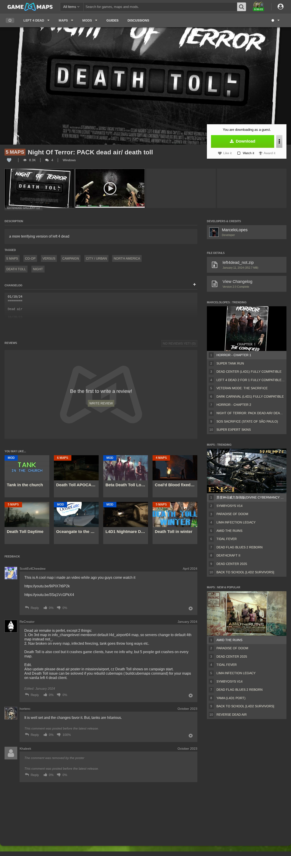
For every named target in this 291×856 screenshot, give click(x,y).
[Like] (9, 160)
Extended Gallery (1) (23, 207)
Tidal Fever (226, 539)
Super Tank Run (230, 363)
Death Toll (16, 269)
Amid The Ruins (229, 531)
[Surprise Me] (275, 20)
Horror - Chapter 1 (233, 355)
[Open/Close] (194, 284)
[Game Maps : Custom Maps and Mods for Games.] (30, 6)
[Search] (241, 6)
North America (127, 258)
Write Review (101, 403)
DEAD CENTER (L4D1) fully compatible (248, 371)
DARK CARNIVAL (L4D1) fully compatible (250, 396)
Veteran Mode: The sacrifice (242, 388)
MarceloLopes (235, 230)
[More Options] (279, 141)
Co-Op (30, 258)
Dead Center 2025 (231, 564)
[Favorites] (10, 20)
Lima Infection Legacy (236, 522)
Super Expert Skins (233, 429)
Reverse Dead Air (231, 714)
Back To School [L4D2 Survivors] (245, 572)
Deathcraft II (228, 555)
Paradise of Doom (232, 514)
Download (245, 141)
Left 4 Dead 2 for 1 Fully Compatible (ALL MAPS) (250, 380)
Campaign (70, 258)
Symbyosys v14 (229, 506)
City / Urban (96, 258)
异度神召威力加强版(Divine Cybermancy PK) (250, 497)
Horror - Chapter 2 (233, 404)
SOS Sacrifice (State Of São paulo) (247, 421)
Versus (49, 258)
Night (38, 269)
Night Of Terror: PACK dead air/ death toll (250, 413)
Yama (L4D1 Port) (231, 698)
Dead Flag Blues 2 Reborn (239, 547)
